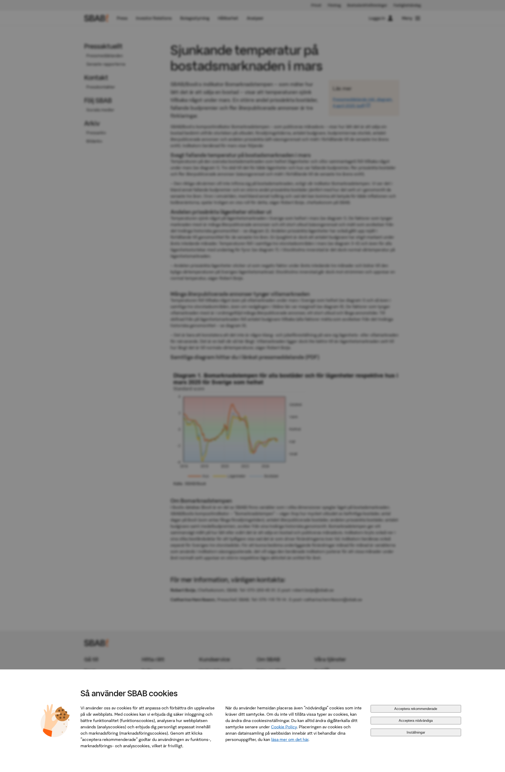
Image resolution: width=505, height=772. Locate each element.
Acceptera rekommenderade (415, 709)
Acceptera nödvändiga (416, 721)
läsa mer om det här (289, 739)
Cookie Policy (284, 726)
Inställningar (416, 732)
